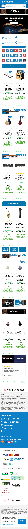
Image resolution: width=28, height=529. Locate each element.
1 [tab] (2, 106)
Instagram (8, 425)
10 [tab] (22, 106)
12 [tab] (12, 108)
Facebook (8, 428)
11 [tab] (24, 106)
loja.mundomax (15, 389)
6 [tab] (13, 106)
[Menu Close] (3, 6)
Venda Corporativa (17, 513)
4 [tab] (9, 106)
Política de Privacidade (7, 524)
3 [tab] (7, 106)
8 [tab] (18, 106)
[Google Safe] (14, 473)
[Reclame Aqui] (17, 478)
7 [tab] (15, 106)
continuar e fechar (21, 521)
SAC (5, 431)
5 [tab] (11, 106)
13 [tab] (14, 108)
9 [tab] (20, 106)
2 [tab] (5, 106)
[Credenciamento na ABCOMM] (6, 480)
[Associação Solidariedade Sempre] (5, 490)
